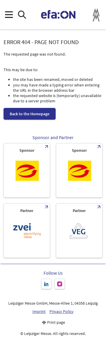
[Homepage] (58, 14)
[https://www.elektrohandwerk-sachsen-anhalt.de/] (79, 170)
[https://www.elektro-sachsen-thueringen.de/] (27, 170)
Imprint (39, 311)
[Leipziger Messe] (96, 15)
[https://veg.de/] (79, 231)
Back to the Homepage (29, 113)
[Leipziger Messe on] (46, 284)
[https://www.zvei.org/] (27, 231)
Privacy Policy (61, 311)
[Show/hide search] (22, 15)
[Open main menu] (9, 15)
